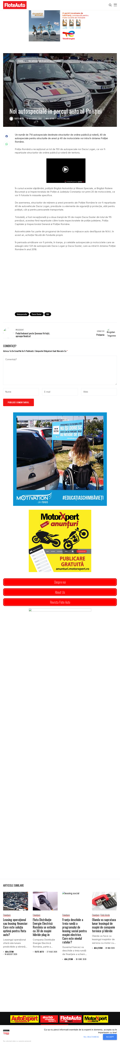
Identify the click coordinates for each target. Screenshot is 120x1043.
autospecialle (22, 314)
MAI (47, 314)
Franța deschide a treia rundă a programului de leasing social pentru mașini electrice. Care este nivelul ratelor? (74, 930)
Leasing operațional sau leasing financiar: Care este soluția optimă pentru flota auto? (15, 927)
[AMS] (49, 1019)
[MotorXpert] (95, 1019)
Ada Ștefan (9, 952)
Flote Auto (19, 119)
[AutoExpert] (24, 1019)
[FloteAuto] (71, 1019)
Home (11, 60)
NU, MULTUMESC (91, 1037)
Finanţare (21, 60)
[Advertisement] (66, 284)
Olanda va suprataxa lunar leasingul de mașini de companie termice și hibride (104, 925)
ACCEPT (110, 1037)
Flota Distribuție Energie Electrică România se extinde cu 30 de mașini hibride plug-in (44, 927)
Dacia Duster (37, 314)
